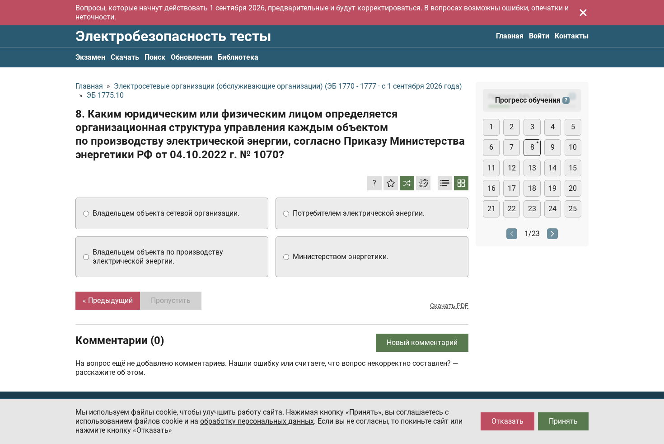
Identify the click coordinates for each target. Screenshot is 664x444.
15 (573, 168)
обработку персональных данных (257, 421)
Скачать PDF (449, 305)
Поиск (155, 57)
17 (512, 188)
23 (532, 208)
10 (573, 147)
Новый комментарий (422, 342)
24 (552, 208)
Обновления (191, 57)
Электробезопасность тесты (173, 36)
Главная (510, 36)
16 (491, 188)
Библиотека (238, 57)
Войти (539, 36)
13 (532, 168)
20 (573, 188)
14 (552, 168)
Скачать (125, 57)
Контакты (572, 36)
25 (573, 208)
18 (532, 188)
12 (512, 168)
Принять (563, 421)
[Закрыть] (583, 12)
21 (491, 208)
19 (552, 188)
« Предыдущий (108, 300)
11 (491, 168)
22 (512, 208)
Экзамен (90, 57)
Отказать (507, 421)
